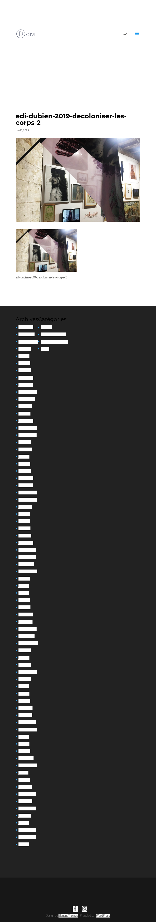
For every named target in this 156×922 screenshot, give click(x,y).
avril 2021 (24, 600)
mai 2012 (23, 844)
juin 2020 (23, 658)
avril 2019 (23, 694)
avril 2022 (24, 528)
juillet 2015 (24, 816)
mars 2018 (24, 751)
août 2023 (24, 442)
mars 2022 (24, 535)
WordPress (103, 916)
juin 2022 (24, 514)
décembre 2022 (27, 492)
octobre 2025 (26, 334)
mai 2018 (23, 737)
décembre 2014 (27, 830)
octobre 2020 (26, 636)
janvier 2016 (25, 801)
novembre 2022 (27, 500)
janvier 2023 (25, 485)
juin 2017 (23, 773)
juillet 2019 (24, 679)
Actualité (46, 327)
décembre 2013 (27, 837)
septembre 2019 (27, 672)
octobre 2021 (26, 564)
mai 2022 (24, 521)
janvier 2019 (25, 715)
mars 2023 (24, 471)
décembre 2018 (27, 722)
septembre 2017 (27, 765)
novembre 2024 (27, 392)
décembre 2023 (27, 428)
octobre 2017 (26, 758)
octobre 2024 (26, 399)
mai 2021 (23, 593)
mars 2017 (24, 780)
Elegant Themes (68, 916)
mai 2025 (23, 356)
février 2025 (25, 378)
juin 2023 (23, 457)
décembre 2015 (27, 808)
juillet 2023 (25, 449)
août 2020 (24, 650)
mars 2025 (24, 370)
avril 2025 (24, 363)
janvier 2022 (25, 543)
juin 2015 (23, 823)
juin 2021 (23, 586)
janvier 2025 (25, 385)
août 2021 (24, 579)
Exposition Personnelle (54, 342)
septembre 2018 (27, 729)
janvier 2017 (25, 787)
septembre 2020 (28, 643)
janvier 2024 (25, 421)
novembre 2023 (27, 435)
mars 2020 (24, 665)
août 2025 (24, 349)
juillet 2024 (25, 406)
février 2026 (25, 327)
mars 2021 (24, 607)
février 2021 (25, 614)
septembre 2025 (28, 342)
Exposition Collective (53, 334)
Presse (45, 349)
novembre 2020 (27, 629)
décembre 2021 (27, 550)
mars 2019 (24, 701)
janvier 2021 (25, 622)
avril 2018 (23, 744)
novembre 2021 (27, 557)
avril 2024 (24, 414)
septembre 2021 (27, 571)
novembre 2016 (27, 794)
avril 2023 (24, 464)
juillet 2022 (25, 507)
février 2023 (25, 478)
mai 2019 (23, 686)
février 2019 (25, 708)
